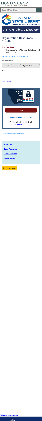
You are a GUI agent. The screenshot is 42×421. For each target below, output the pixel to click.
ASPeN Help (8, 144)
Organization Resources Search (13, 134)
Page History (6, 81)
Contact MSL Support (21, 124)
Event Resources (10, 149)
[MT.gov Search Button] (38, 10)
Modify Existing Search (20, 56)
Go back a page (9, 168)
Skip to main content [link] (9, 415)
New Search (6, 56)
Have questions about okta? (21, 117)
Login (21, 110)
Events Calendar (10, 154)
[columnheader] (3, 66)
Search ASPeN (9, 158)
